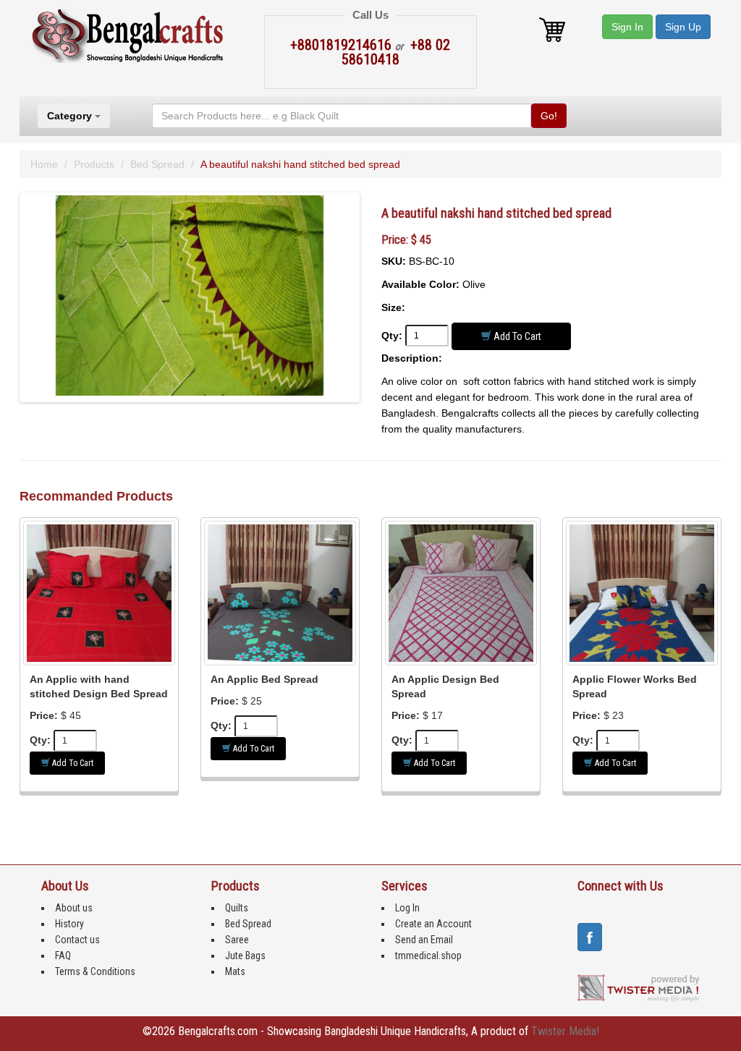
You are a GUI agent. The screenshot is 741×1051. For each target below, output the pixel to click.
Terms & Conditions (95, 971)
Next (382, 309)
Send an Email (424, 939)
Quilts (236, 908)
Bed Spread (157, 164)
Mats (235, 971)
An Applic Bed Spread (264, 679)
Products (94, 164)
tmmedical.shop (428, 955)
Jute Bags (245, 955)
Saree (237, 939)
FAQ (63, 955)
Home (44, 164)
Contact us (77, 939)
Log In (407, 908)
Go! (549, 116)
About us (74, 908)
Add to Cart (516, 336)
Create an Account (433, 923)
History (69, 923)
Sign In (627, 27)
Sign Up (683, 27)
